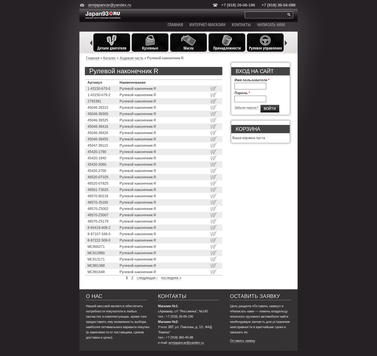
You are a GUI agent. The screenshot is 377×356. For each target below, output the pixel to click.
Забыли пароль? (246, 107)
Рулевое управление (265, 48)
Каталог (109, 58)
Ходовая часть (131, 58)
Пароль (242, 93)
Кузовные (150, 48)
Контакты (241, 24)
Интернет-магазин (207, 24)
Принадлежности (227, 48)
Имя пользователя (252, 80)
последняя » (171, 278)
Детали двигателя (111, 48)
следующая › (147, 278)
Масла (188, 48)
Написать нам (271, 24)
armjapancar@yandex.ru (109, 5)
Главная (175, 24)
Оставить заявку (242, 340)
